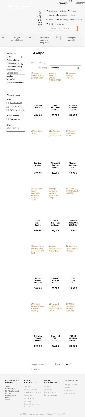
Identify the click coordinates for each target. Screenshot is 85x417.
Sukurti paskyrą (69, 390)
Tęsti (68, 364)
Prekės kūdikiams (52, 20)
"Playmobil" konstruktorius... (41, 106)
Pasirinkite (65, 67)
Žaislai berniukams (50, 392)
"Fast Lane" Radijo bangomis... (39, 224)
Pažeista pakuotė (17, 110)
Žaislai (73, 15)
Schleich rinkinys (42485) (73, 107)
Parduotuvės (28, 407)
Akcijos (73, 11)
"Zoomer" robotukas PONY (73, 165)
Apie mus (27, 401)
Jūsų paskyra (71, 381)
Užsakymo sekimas (71, 385)
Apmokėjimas (29, 398)
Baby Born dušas (38, 164)
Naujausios (52, 11)
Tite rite (15, 119)
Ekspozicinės (52, 15)
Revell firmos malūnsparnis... (40, 280)
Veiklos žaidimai (74, 20)
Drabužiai (63, 15)
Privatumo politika (30, 389)
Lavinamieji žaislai (63, 20)
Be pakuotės (16, 103)
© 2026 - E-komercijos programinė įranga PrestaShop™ (42, 414)
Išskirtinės (63, 11)
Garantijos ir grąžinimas (32, 392)
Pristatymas (28, 395)
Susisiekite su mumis (31, 404)
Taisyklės (27, 387)
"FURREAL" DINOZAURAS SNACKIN (74, 223)
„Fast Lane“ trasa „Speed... (73, 281)
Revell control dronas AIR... (55, 281)
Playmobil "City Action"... (55, 338)
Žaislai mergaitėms (50, 395)
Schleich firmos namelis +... (38, 339)
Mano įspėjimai (69, 393)
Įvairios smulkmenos (52, 24)
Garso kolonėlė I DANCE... (55, 107)
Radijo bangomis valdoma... (55, 223)
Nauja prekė (16, 107)
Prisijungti (67, 387)
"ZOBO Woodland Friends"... (73, 338)
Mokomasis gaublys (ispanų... (56, 165)
